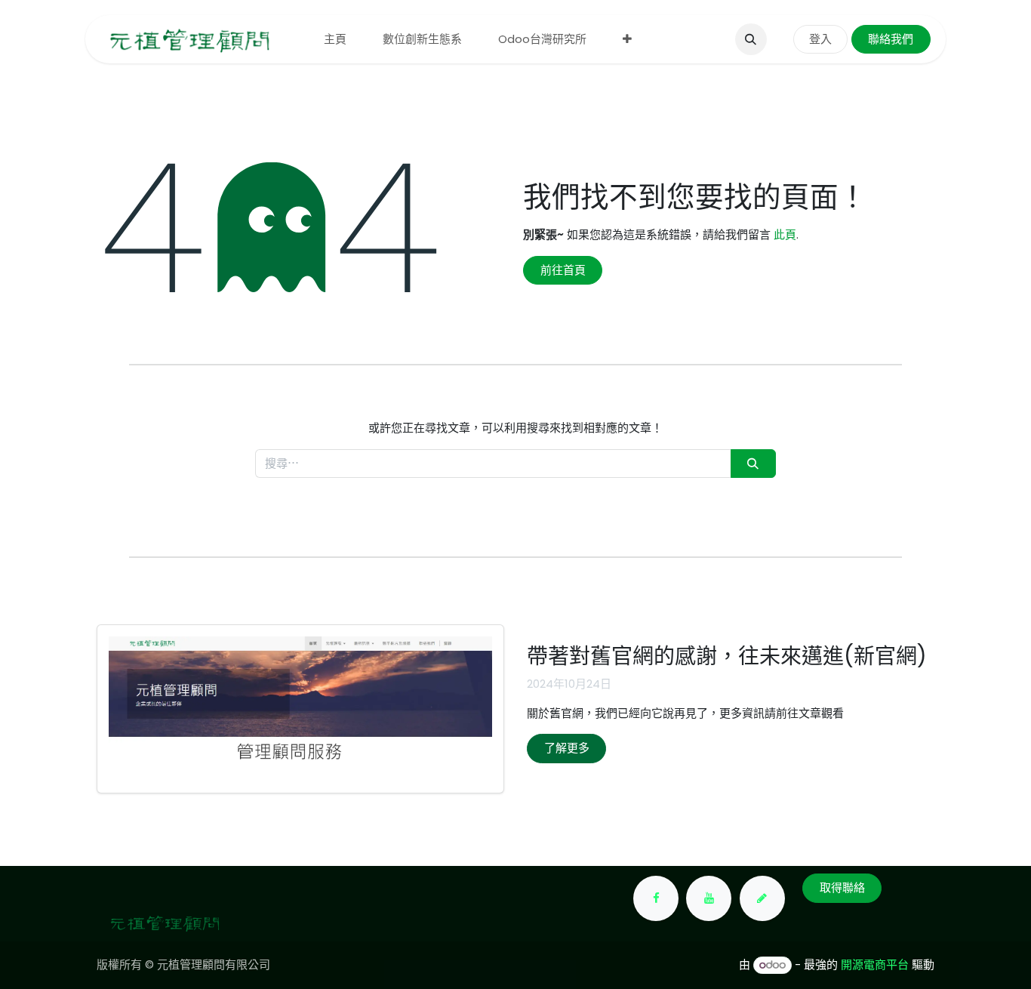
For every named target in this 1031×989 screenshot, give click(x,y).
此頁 (785, 234)
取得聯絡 (842, 887)
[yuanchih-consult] (762, 898)
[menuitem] (335, 39)
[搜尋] (753, 464)
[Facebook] (656, 898)
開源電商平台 (875, 964)
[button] (751, 39)
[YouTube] (708, 898)
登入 (820, 39)
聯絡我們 (890, 39)
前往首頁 (563, 270)
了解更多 (566, 748)
